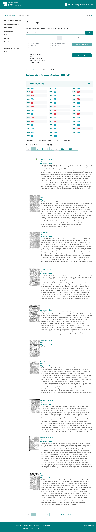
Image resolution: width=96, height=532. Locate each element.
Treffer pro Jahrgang (36, 84)
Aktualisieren (65, 141)
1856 (28, 88)
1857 (28, 92)
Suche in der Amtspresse (81, 55)
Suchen (89, 33)
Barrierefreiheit (46, 525)
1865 (28, 121)
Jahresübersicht (9, 31)
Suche (13, 15)
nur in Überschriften (58, 44)
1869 (28, 136)
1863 (28, 114)
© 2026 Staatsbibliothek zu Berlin (32, 529)
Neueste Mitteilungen (37, 58)
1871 (51, 92)
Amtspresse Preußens (11, 24)
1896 (74, 132)
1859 (28, 99)
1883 (51, 136)
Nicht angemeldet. (89, 525)
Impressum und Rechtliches (31, 525)
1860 (28, 103)
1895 (74, 128)
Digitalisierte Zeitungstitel (12, 20)
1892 (74, 117)
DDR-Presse (8, 27)
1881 (51, 128)
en (91, 15)
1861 (28, 106)
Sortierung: (29, 140)
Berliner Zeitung (35, 44)
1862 (28, 110)
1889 (74, 106)
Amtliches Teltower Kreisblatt (36, 55)
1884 (74, 88)
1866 (28, 125)
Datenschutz (17, 525)
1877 (51, 114)
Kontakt (7, 42)
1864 (28, 117)
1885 (74, 92)
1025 (70, 149)
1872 (51, 95)
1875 (51, 106)
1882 (51, 132)
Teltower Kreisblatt (36, 62)
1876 (51, 110)
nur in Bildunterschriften (60, 48)
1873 (51, 99)
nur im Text (55, 46)
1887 (74, 99)
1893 (74, 121)
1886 (74, 95)
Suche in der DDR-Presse (81, 44)
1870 (51, 88)
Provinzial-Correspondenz (38, 60)
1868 (28, 132)
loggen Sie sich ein (34, 69)
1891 (74, 114)
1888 (74, 103)
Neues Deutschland (36, 48)
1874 (51, 103)
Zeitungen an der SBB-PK (12, 48)
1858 (28, 95)
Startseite (7, 15)
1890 (74, 110)
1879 (51, 121)
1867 (28, 128)
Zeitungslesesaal (9, 52)
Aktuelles (7, 38)
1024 (62, 149)
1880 (51, 125)
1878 (51, 117)
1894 (74, 125)
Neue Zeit (33, 46)
